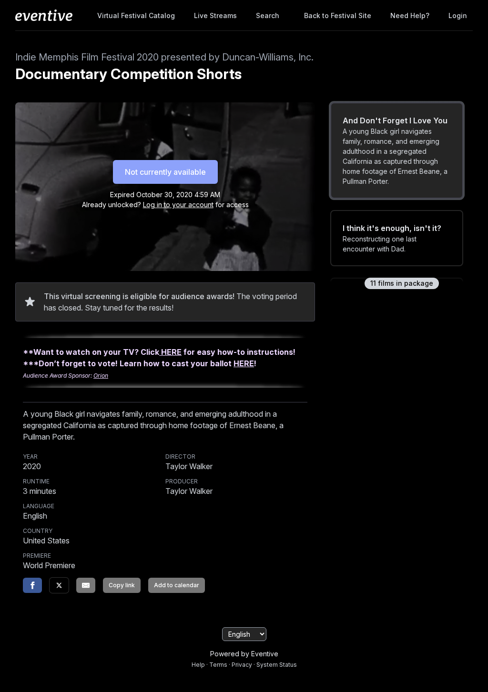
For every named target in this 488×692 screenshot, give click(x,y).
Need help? (409, 15)
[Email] (85, 585)
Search (267, 15)
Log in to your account (178, 205)
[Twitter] (59, 585)
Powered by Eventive (244, 654)
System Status (276, 664)
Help (198, 664)
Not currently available (165, 172)
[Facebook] (32, 585)
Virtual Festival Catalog (136, 15)
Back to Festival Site (337, 15)
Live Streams (215, 15)
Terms (218, 664)
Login (457, 15)
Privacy (242, 664)
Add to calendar (176, 585)
